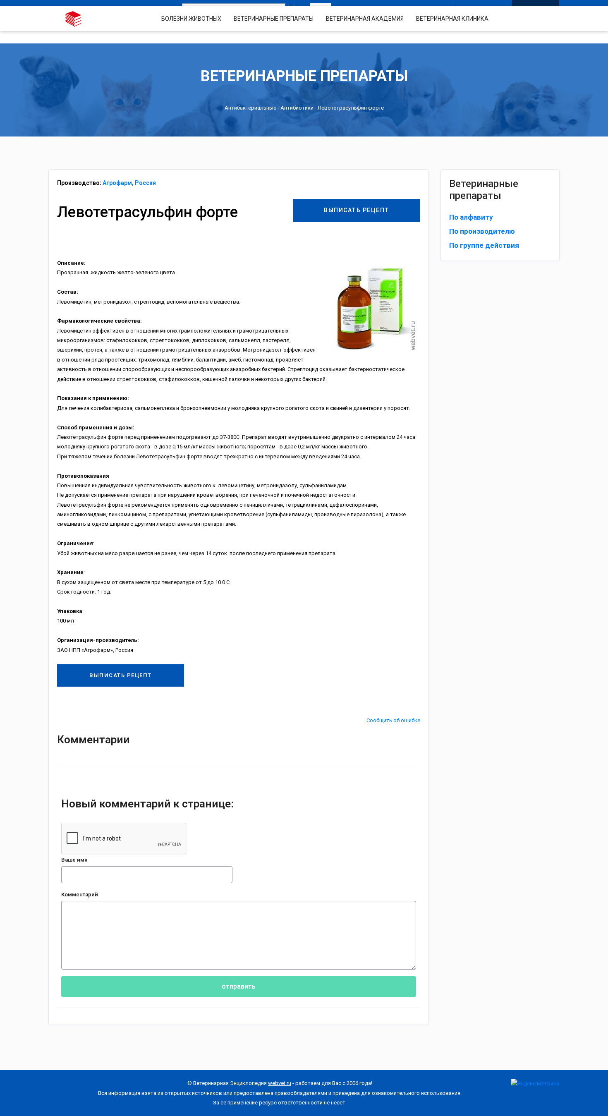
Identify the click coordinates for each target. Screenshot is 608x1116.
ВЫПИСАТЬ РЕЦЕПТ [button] (357, 210)
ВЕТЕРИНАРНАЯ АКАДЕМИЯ (365, 18)
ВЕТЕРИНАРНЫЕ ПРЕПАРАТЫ (274, 18)
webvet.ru (279, 1083)
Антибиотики (297, 108)
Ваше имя (74, 860)
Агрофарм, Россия (129, 183)
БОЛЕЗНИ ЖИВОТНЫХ (191, 18)
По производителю (482, 231)
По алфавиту (471, 217)
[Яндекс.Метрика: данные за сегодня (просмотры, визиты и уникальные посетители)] (535, 1083)
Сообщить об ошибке (393, 720)
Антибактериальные (250, 108)
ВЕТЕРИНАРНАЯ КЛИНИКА (452, 18)
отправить (239, 986)
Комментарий (79, 894)
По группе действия (484, 245)
